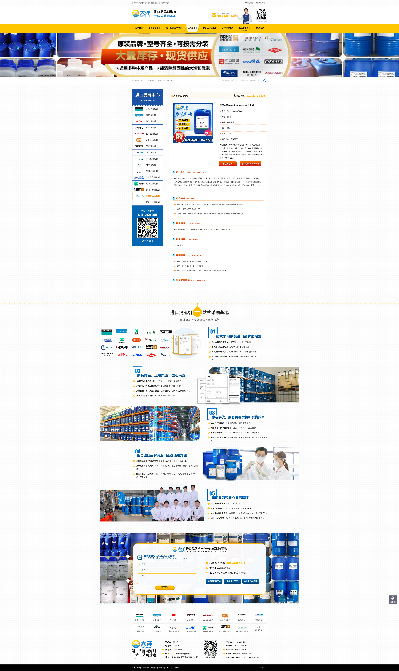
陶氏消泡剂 (174, 620)
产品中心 (148, 80)
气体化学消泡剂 (191, 631)
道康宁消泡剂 (140, 620)
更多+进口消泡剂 (259, 628)
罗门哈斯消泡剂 (225, 631)
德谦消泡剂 (157, 620)
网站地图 (250, 3)
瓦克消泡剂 (242, 620)
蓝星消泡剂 (191, 620)
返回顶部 (393, 602)
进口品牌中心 (157, 80)
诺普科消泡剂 (225, 620)
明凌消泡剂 (157, 631)
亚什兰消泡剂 (208, 620)
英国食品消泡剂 (169, 80)
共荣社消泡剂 (208, 631)
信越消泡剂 (259, 620)
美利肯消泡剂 (174, 631)
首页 (142, 80)
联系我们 (261, 3)
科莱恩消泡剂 (140, 631)
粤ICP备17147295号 (174, 668)
